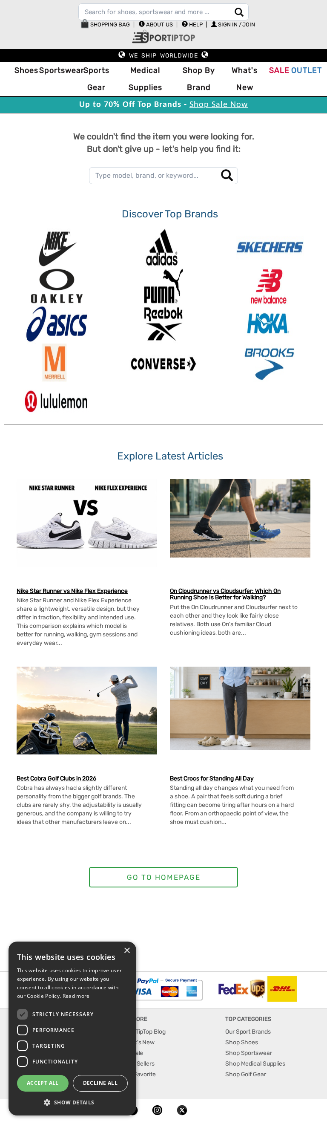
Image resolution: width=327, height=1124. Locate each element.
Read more (76, 996)
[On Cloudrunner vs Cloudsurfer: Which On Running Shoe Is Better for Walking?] (240, 518)
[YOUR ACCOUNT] (142, 24)
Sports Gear (96, 79)
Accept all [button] (43, 1082)
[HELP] (185, 24)
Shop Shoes (241, 1042)
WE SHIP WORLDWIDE (163, 55)
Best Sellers (139, 1063)
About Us (159, 24)
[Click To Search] (239, 12)
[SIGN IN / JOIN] (214, 24)
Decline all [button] (100, 1082)
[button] (72, 1102)
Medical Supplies (145, 79)
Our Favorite (139, 1074)
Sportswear (57, 70)
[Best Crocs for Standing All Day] (240, 708)
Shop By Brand (199, 79)
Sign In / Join (236, 24)
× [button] (126, 951)
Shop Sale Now (218, 105)
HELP (196, 24)
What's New (245, 79)
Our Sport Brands (247, 1031)
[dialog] (72, 1028)
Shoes (24, 70)
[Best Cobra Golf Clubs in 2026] (87, 710)
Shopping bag (109, 24)
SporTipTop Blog (144, 1031)
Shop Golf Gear (245, 1074)
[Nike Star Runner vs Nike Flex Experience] (87, 523)
